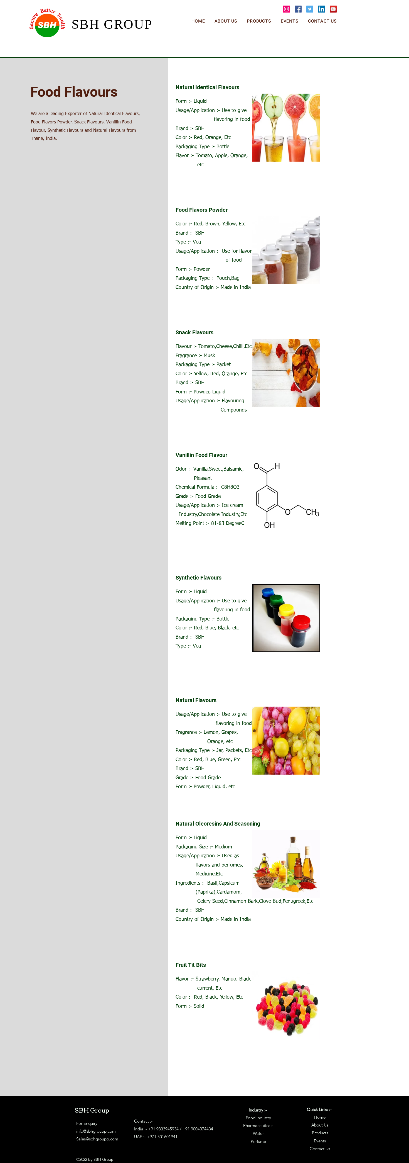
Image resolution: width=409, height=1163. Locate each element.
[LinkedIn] (321, 9)
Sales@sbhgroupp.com (97, 1139)
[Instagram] (286, 9)
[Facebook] (298, 9)
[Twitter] (309, 9)
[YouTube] (333, 9)
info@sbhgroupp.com (96, 1131)
